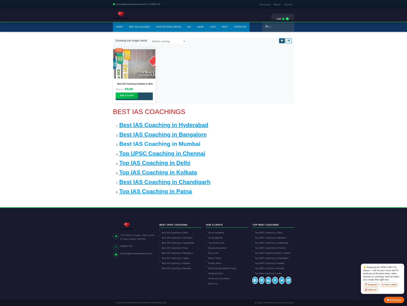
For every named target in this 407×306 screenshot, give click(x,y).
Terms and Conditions (219, 278)
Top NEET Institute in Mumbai (269, 268)
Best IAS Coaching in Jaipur (175, 258)
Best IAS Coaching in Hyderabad (178, 243)
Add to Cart (127, 95)
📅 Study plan (371, 285)
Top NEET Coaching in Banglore (270, 237)
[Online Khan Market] (121, 15)
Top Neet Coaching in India (268, 273)
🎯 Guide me (370, 290)
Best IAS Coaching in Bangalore (177, 253)
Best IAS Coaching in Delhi (175, 232)
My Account (265, 4)
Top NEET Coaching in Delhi (268, 232)
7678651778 (154, 4)
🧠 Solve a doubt (389, 285)
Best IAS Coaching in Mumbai (159, 144)
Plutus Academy (216, 232)
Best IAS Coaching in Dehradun (177, 237)
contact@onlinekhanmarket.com (131, 4)
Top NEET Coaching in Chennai (270, 248)
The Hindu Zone (216, 243)
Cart (279, 19)
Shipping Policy (215, 273)
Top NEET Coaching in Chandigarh (272, 258)
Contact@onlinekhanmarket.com (136, 253)
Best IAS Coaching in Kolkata (176, 263)
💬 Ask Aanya (394, 300)
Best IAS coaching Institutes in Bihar (134, 84)
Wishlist (277, 4)
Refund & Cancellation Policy (222, 268)
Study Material (215, 237)
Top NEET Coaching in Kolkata (269, 263)
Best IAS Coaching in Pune (175, 248)
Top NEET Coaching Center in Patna (272, 253)
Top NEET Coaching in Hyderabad (271, 243)
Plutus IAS (213, 253)
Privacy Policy (215, 263)
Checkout (288, 4)
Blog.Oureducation (217, 248)
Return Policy (214, 258)
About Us (213, 283)
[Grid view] (282, 40)
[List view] (289, 40)
